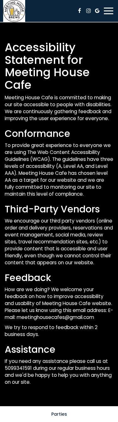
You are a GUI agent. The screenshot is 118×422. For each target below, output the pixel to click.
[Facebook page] (79, 11)
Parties (59, 414)
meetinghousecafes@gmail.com (55, 317)
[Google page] (97, 11)
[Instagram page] (88, 11)
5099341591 (18, 368)
